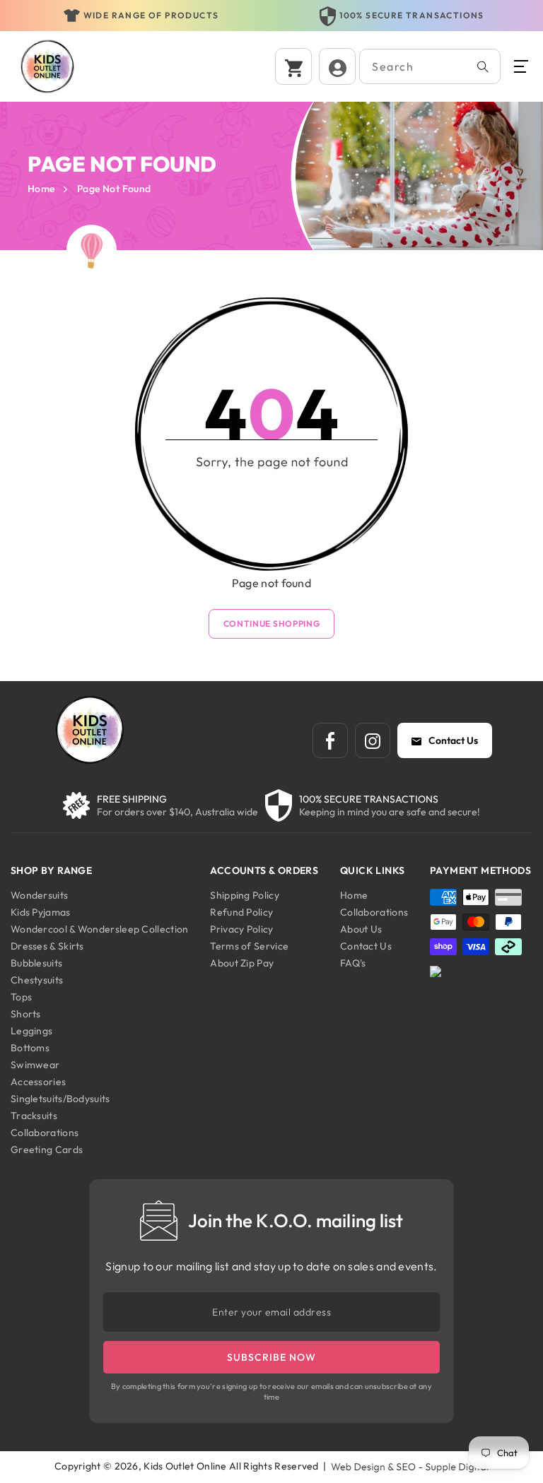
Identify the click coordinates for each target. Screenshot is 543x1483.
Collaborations (44, 1132)
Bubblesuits (36, 963)
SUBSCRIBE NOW (271, 1357)
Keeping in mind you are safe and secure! (389, 811)
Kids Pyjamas (41, 912)
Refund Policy (241, 912)
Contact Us (453, 740)
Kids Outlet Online (185, 1466)
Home (41, 189)
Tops (21, 997)
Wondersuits (39, 895)
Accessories (38, 1081)
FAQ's (353, 963)
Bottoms (30, 1047)
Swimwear (35, 1064)
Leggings (31, 1030)
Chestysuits (37, 980)
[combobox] (430, 66)
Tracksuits (34, 1115)
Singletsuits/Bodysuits (60, 1098)
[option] (141, 16)
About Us (361, 929)
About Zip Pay (242, 963)
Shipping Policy (244, 895)
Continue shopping (271, 623)
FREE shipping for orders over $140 (412, 15)
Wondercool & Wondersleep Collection (100, 929)
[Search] (483, 66)
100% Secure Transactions (150, 15)
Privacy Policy (241, 929)
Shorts (26, 1014)
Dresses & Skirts (47, 946)
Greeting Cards (47, 1149)
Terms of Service (249, 946)
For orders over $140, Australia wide (177, 811)
